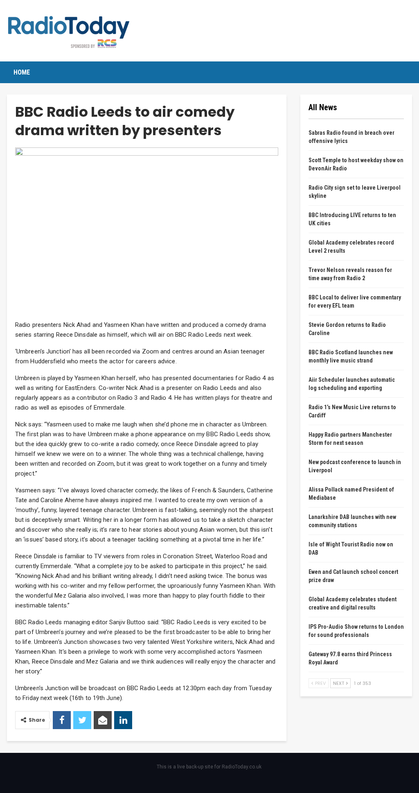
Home (22, 72)
